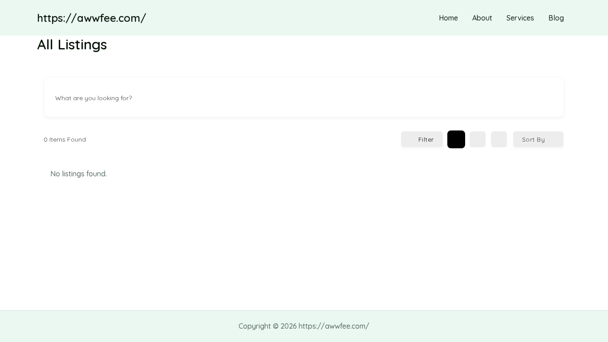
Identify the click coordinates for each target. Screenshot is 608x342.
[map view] (499, 139)
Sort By (533, 139)
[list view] (477, 139)
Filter (426, 139)
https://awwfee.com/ (91, 17)
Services (520, 17)
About (482, 17)
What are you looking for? (93, 98)
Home (448, 17)
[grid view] (456, 139)
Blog (556, 17)
